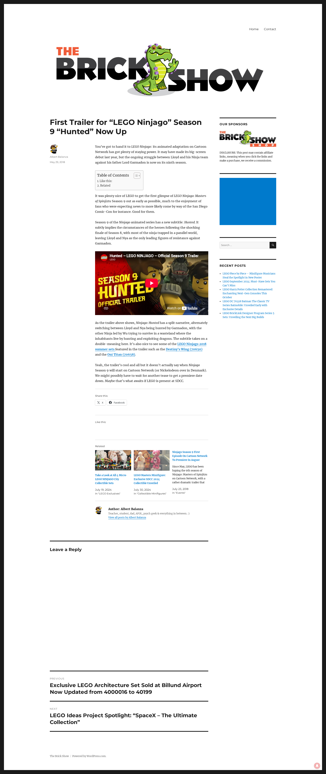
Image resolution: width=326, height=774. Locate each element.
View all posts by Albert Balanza (127, 517)
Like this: (106, 181)
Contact (270, 29)
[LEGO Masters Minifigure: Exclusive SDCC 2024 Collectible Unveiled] (152, 460)
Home (254, 29)
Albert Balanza (59, 156)
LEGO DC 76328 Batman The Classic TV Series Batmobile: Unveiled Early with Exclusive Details (246, 305)
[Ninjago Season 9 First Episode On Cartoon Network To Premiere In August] (191, 472)
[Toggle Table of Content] (135, 175)
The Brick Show (59, 756)
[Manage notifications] (317, 766)
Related (105, 185)
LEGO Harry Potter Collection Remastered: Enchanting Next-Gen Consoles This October (248, 293)
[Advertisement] (248, 201)
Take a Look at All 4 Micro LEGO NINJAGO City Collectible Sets (110, 479)
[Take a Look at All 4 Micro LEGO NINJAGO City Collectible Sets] (113, 460)
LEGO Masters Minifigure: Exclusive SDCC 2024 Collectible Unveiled (150, 479)
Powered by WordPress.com (89, 756)
